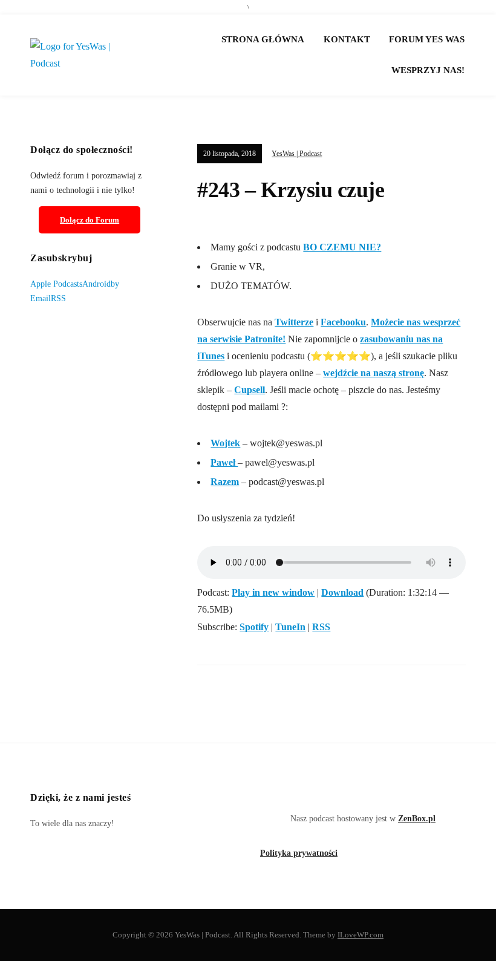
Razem (224, 482)
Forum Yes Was (427, 39)
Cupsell (249, 390)
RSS (321, 627)
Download (342, 592)
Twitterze (294, 322)
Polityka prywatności (299, 853)
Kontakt (347, 39)
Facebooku (343, 322)
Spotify (254, 627)
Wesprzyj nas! (428, 70)
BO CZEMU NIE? (342, 247)
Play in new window (273, 592)
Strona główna (262, 39)
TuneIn (290, 627)
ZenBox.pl (417, 818)
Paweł (224, 462)
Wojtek (225, 443)
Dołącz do (89, 219)
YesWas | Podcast (297, 153)
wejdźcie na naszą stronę (373, 373)
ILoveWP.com (360, 934)
